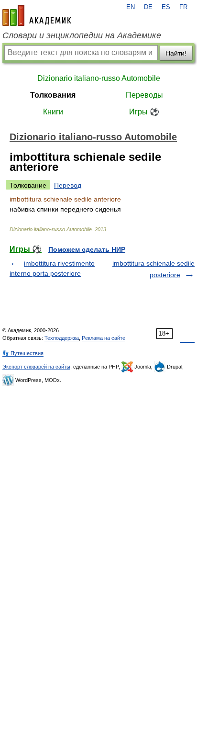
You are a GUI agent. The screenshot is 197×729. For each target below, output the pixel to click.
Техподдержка (61, 338)
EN (130, 7)
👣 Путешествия (23, 353)
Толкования (53, 95)
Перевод (67, 185)
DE (148, 7)
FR (183, 7)
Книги (53, 112)
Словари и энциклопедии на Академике (81, 35)
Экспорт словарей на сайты (36, 367)
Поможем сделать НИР (86, 249)
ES (166, 7)
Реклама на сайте (103, 338)
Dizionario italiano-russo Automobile (98, 78)
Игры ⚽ (144, 112)
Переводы (144, 95)
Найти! (175, 53)
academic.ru (36, 15)
